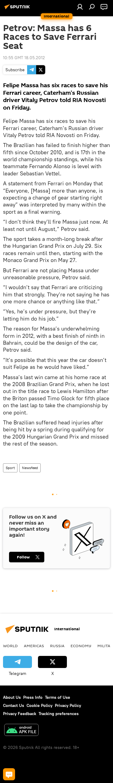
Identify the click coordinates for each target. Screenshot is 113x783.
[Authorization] (80, 7)
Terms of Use (57, 697)
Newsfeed (30, 467)
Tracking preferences (59, 713)
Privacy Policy (68, 705)
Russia (57, 645)
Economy (81, 645)
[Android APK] (21, 730)
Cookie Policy (39, 705)
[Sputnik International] (18, 9)
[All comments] (9, 774)
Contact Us (13, 705)
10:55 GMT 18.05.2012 (24, 57)
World (10, 645)
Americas (34, 645)
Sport (10, 467)
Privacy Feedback (19, 713)
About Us (12, 697)
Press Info (32, 697)
